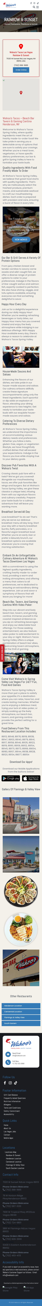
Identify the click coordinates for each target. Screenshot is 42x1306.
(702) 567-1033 (13, 1206)
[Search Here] (34, 7)
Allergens (7, 1104)
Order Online (2, 653)
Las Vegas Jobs (10, 1131)
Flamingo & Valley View (15, 1165)
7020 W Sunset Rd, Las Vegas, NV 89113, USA (21, 59)
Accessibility (9, 1114)
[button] (21, 93)
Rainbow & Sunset (13, 1155)
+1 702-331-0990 (18, 1063)
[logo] (9, 5)
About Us (7, 1128)
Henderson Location (13, 1158)
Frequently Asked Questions (15, 1098)
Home (7, 24)
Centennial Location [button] (13, 1011)
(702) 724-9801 (13, 1222)
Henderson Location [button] (13, 1006)
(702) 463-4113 (13, 1255)
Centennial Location (13, 1161)
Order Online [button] (21, 70)
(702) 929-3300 (13, 1239)
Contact (7, 1134)
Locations (15, 24)
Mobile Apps (8, 1138)
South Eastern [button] (10, 1023)
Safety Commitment (12, 1111)
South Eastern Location (15, 1168)
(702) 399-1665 (21, 65)
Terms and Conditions (12, 1107)
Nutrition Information (12, 1101)
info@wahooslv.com (19, 1055)
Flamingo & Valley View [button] (14, 1017)
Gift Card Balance (11, 1094)
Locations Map (10, 1152)
